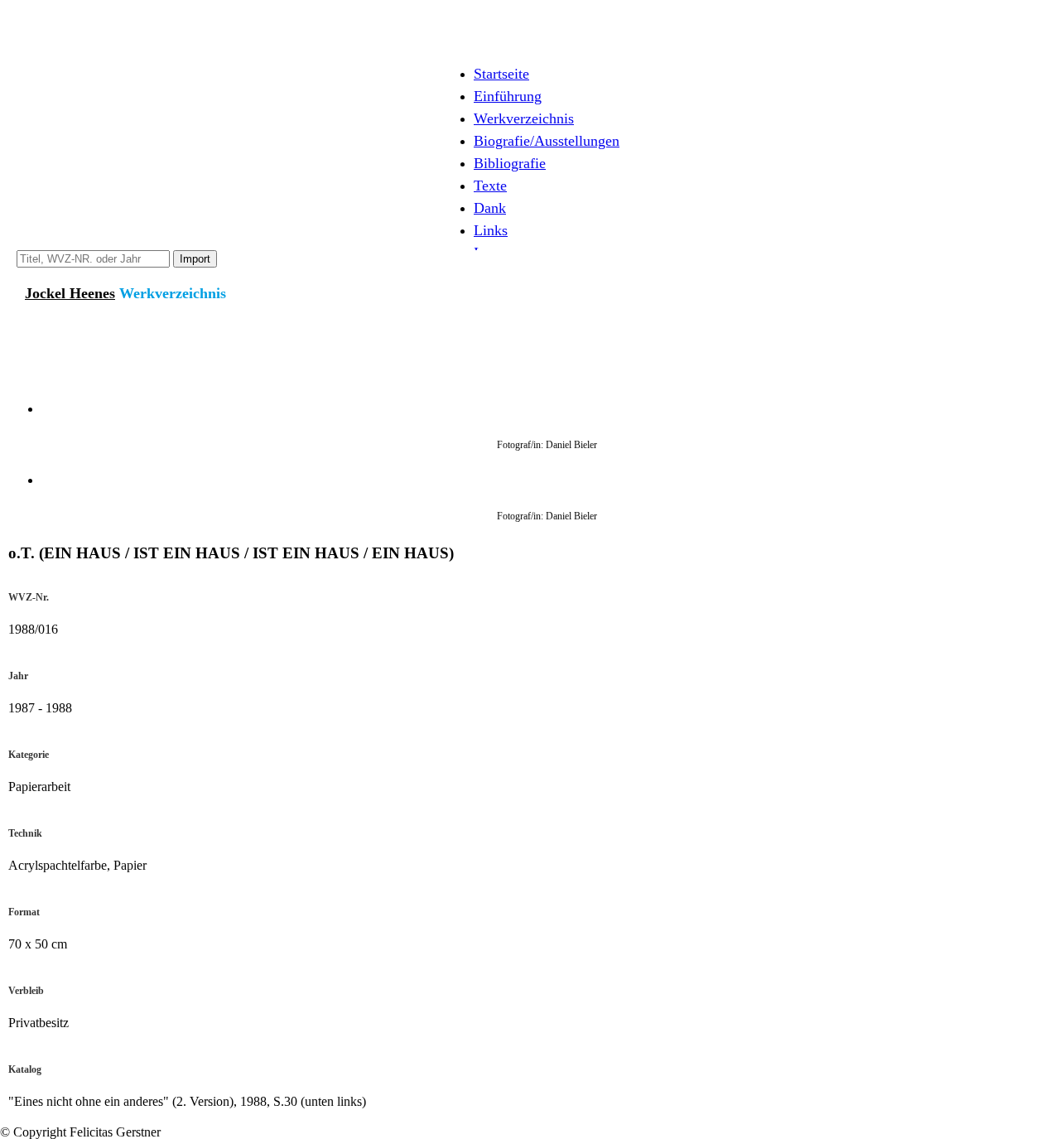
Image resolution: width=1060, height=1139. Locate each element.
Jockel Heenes (70, 293)
